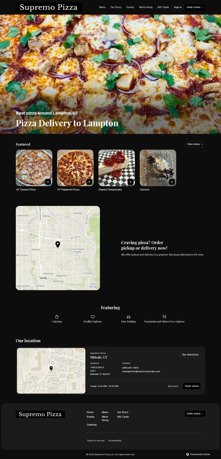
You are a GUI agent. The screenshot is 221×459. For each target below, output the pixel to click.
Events (130, 7)
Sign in (178, 7)
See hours (173, 386)
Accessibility (115, 440)
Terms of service (96, 440)
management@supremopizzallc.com (141, 371)
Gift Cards (163, 7)
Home (90, 412)
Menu (102, 7)
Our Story (116, 7)
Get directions (190, 354)
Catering (92, 424)
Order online (192, 386)
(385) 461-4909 (130, 367)
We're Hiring (145, 7)
